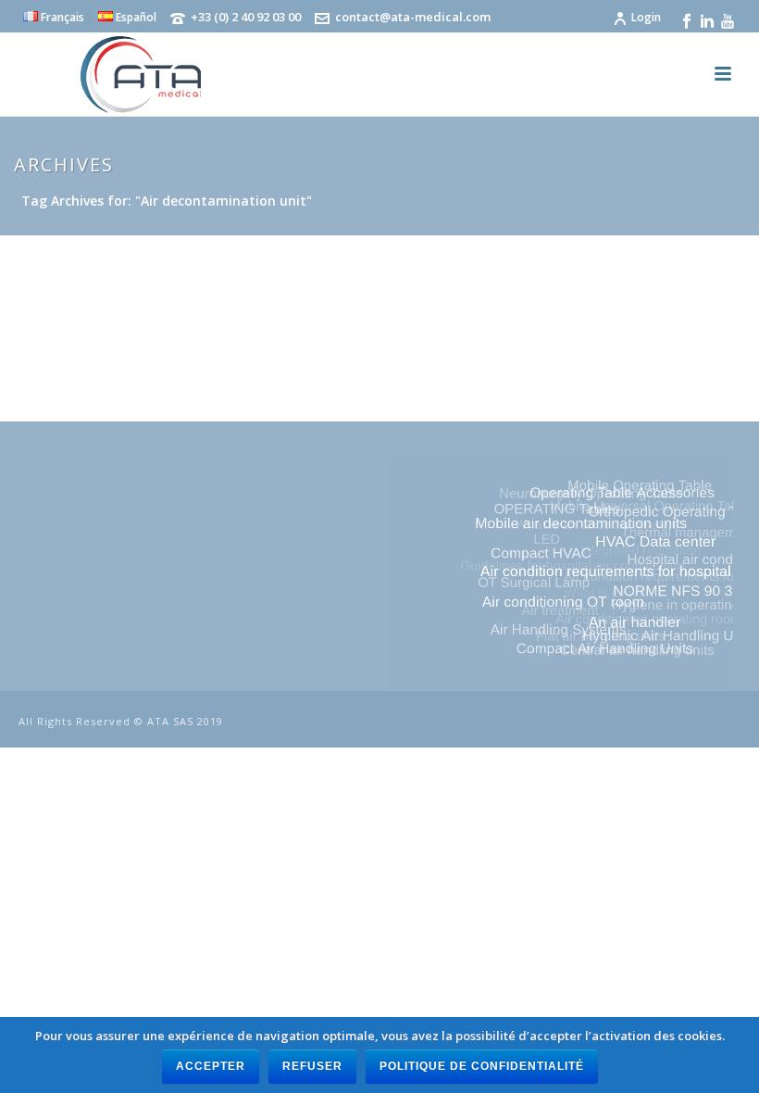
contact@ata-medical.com (413, 16)
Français (61, 16)
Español (134, 16)
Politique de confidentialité (482, 1066)
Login (646, 17)
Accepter (210, 1066)
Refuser (312, 1066)
